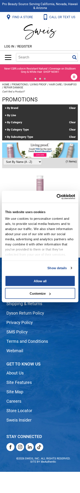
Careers (13, 401)
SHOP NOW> (51, 71)
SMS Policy (17, 331)
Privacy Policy (19, 322)
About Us (15, 373)
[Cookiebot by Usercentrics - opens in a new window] (57, 197)
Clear (72, 108)
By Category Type (18, 129)
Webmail (14, 350)
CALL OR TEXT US (62, 17)
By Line (11, 115)
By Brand (12, 108)
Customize (38, 293)
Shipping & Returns (24, 303)
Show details (57, 268)
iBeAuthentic (48, 461)
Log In (9, 46)
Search (74, 57)
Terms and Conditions (27, 341)
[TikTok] (39, 447)
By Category (14, 122)
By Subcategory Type (20, 136)
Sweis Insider (19, 420)
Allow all (40, 281)
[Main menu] (8, 57)
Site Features (19, 382)
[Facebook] (10, 447)
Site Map (14, 391)
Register (24, 46)
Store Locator (19, 410)
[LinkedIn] (30, 447)
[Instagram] (20, 447)
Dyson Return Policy (25, 313)
